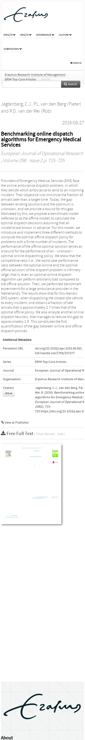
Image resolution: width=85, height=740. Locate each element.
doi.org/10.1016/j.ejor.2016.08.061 (58, 348)
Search (72, 84)
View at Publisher (16, 423)
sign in (77, 63)
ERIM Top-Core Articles (20, 79)
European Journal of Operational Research (42, 153)
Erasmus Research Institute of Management (35, 75)
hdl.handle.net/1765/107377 (55, 353)
